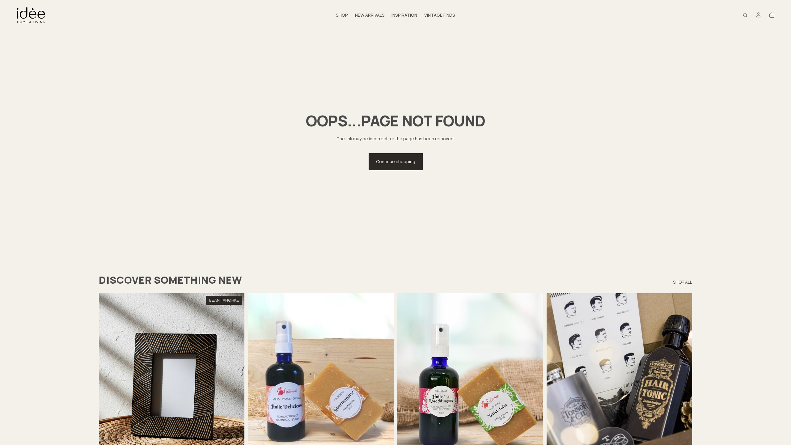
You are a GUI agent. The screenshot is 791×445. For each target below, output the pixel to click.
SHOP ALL (682, 282)
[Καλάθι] (772, 15)
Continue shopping (395, 161)
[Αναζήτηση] (745, 15)
